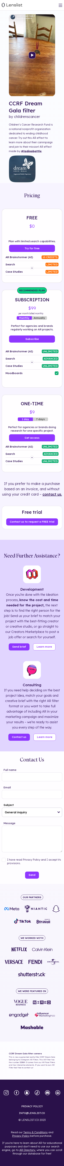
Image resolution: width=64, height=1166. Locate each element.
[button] (58, 812)
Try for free (32, 248)
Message (9, 823)
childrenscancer (27, 116)
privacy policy (32, 1106)
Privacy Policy (21, 1135)
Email (7, 787)
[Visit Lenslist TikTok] (37, 1093)
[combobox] (32, 812)
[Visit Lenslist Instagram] (6, 1093)
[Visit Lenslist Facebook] (16, 1093)
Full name (10, 770)
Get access (32, 437)
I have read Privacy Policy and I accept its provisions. (34, 861)
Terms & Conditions (35, 1132)
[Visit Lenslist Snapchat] (26, 1093)
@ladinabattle (31, 151)
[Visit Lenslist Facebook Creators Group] (57, 1093)
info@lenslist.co (32, 1113)
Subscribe (32, 339)
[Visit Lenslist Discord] (47, 1093)
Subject (9, 805)
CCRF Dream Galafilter (25, 107)
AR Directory (27, 1150)
